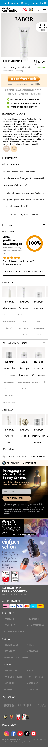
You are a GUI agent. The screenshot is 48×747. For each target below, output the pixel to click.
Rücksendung (36, 625)
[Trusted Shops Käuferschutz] (5, 717)
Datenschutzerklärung (20, 506)
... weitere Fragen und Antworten (24, 214)
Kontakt (10, 651)
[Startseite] (4, 457)
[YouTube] (33, 733)
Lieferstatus (11, 645)
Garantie (34, 619)
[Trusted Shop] (31, 9)
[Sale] (24, 9)
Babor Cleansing (12, 60)
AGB (31, 670)
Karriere (33, 689)
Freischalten (15, 498)
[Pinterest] (20, 733)
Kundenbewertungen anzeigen (24, 271)
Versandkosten (29, 742)
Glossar (33, 651)
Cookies (9, 683)
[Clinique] (25, 705)
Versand (10, 619)
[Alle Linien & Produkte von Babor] (24, 19)
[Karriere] (24, 527)
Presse (8, 689)
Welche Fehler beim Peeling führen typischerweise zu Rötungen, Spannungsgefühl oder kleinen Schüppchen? (24, 178)
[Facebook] (13, 733)
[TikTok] (26, 733)
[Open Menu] (10, 9)
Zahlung (10, 625)
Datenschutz (36, 677)
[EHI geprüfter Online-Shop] (11, 717)
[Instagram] (6, 733)
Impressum (11, 670)
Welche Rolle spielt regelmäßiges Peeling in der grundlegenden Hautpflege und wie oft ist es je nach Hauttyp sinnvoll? (23, 199)
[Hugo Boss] (8, 705)
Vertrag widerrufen (16, 631)
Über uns (33, 683)
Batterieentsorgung (16, 657)
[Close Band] (45, 3)
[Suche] (37, 9)
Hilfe (31, 645)
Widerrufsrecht (14, 677)
